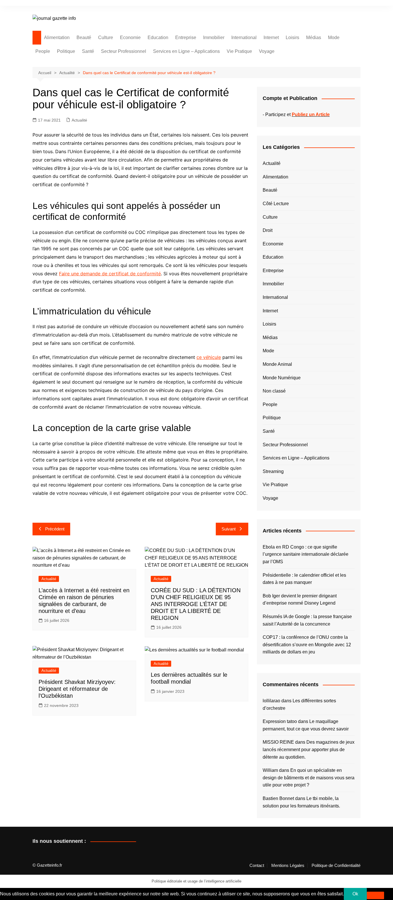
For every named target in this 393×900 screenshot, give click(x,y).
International (244, 37)
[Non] (375, 895)
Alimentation (57, 37)
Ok (355, 893)
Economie (130, 37)
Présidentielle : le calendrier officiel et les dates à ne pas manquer (304, 579)
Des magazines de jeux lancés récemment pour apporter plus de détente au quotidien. (308, 749)
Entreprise (185, 37)
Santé (88, 51)
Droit (267, 230)
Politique (66, 51)
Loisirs (292, 37)
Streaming (273, 471)
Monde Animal (277, 364)
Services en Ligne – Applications (186, 51)
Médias (313, 37)
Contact (256, 865)
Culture (105, 37)
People (42, 51)
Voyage (266, 51)
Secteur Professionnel (123, 51)
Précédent (54, 528)
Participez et (297, 114)
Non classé (274, 391)
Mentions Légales (287, 865)
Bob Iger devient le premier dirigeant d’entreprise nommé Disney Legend (300, 599)
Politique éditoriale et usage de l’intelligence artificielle (196, 881)
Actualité (79, 120)
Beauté (84, 37)
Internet (271, 37)
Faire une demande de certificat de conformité (110, 273)
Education (158, 37)
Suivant (229, 528)
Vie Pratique (239, 51)
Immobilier (213, 37)
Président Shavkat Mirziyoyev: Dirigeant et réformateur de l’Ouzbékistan (77, 689)
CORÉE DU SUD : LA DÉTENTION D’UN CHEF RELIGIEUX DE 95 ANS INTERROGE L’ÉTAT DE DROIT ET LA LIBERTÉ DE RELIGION (196, 604)
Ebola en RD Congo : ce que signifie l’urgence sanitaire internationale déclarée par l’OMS (305, 554)
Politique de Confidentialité (336, 865)
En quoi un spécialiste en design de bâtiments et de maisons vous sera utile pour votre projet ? (308, 777)
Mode (333, 37)
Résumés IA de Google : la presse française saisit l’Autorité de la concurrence (307, 620)
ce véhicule (209, 357)
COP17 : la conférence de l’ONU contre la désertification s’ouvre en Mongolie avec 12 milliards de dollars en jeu (307, 644)
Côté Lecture (276, 203)
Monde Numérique (282, 377)
